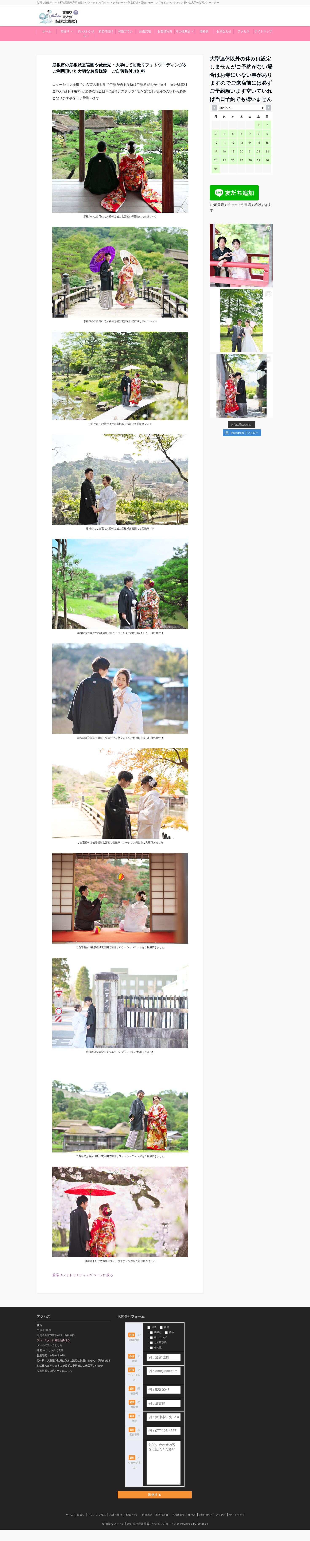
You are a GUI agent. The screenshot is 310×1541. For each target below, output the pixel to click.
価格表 (204, 31)
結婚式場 (145, 31)
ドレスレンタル (86, 33)
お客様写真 (165, 31)
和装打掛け (105, 31)
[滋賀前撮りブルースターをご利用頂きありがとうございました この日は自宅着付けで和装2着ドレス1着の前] (241, 255)
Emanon (202, 1523)
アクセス (243, 31)
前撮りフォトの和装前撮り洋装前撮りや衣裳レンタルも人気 (142, 1523)
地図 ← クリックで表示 (50, 1350)
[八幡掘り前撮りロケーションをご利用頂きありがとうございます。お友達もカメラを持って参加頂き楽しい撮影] (241, 386)
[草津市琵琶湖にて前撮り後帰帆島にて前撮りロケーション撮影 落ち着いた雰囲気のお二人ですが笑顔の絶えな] (241, 320)
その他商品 (183, 31)
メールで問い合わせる (49, 1345)
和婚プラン (125, 31)
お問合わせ (224, 31)
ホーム (46, 31)
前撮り (65, 31)
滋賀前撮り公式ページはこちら (54, 1370)
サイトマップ (263, 31)
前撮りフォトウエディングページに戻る (82, 1275)
